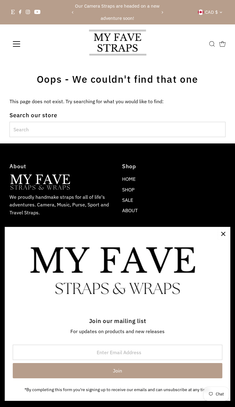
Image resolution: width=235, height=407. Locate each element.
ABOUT (130, 210)
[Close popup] (223, 234)
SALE (127, 200)
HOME (129, 179)
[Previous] (73, 12)
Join (117, 371)
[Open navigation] (34, 44)
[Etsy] (12, 12)
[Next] (162, 12)
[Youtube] (37, 12)
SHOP (128, 190)
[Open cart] (222, 44)
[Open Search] (212, 44)
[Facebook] (20, 12)
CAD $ (211, 12)
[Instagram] (28, 12)
